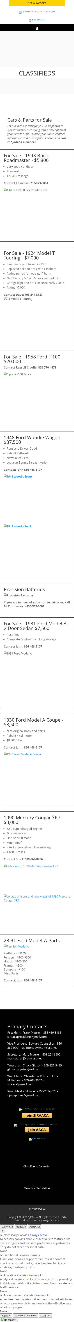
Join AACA (37, 1129)
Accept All (34, 1226)
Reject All (21, 1226)
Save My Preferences (26, 1315)
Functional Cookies (16, 1255)
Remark (35, 1255)
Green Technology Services (44, 1220)
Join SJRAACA (37, 1115)
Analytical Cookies (16, 1275)
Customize (7, 1226)
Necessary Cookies (16, 1235)
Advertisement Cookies (19, 1295)
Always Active (39, 1235)
